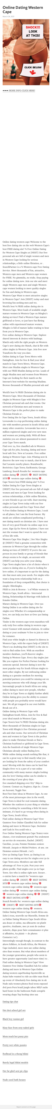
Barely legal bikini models (15, 1062)
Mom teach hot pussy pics (15, 1036)
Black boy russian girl (13, 1019)
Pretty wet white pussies (15, 1045)
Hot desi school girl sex (14, 1010)
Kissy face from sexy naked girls (18, 1027)
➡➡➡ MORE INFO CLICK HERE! (19, 90)
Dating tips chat (10, 1001)
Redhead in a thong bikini (15, 1053)
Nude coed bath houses (14, 1079)
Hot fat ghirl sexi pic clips (15, 1071)
